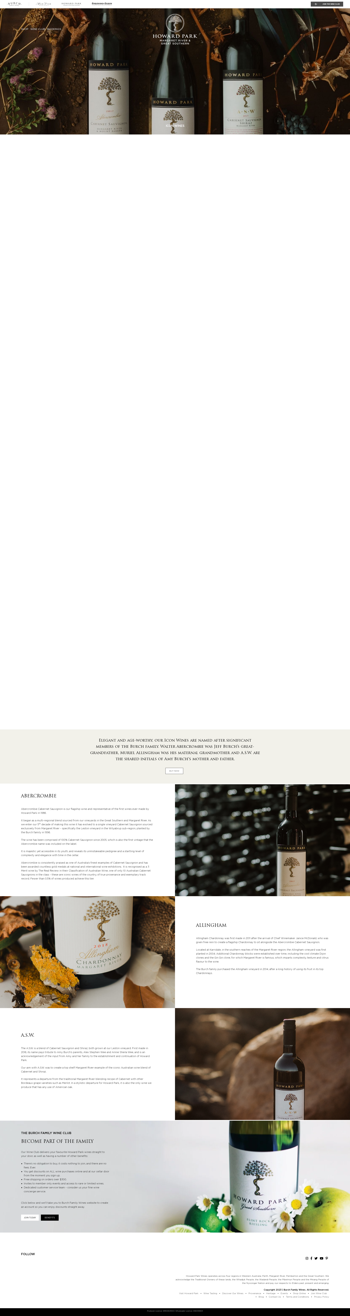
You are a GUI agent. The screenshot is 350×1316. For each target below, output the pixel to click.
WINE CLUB (37, 29)
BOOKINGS (54, 29)
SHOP (24, 29)
